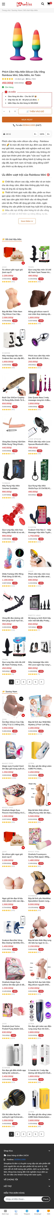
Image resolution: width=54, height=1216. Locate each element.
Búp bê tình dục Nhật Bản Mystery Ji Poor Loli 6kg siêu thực (39, 724)
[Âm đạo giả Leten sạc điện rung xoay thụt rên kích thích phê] (40, 1010)
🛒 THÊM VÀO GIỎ (35, 111)
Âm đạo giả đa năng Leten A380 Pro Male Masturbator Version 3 (39, 768)
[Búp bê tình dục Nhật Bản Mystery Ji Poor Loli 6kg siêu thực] (40, 706)
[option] (27, 41)
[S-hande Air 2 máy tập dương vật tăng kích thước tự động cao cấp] (40, 1054)
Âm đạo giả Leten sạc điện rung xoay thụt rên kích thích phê (39, 1029)
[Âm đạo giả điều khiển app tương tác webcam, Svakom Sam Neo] (14, 1054)
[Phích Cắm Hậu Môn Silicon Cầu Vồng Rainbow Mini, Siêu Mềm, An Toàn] (27, 41)
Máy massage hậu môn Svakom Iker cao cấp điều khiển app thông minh (13, 358)
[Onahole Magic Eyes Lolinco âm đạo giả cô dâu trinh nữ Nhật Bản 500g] (14, 968)
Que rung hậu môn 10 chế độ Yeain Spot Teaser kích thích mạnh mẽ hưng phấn (39, 272)
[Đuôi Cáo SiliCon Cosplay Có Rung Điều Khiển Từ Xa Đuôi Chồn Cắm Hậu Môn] (14, 384)
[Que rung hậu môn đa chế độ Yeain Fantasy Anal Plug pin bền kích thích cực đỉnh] (14, 646)
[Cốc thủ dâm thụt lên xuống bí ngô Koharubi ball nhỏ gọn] (14, 1098)
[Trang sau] (41, 681)
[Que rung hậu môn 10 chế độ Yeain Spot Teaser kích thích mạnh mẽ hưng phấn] (40, 254)
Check (46, 1199)
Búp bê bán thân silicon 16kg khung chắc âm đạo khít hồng (39, 812)
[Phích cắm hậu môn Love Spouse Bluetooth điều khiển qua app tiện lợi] (40, 426)
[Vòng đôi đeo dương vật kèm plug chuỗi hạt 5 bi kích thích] (14, 602)
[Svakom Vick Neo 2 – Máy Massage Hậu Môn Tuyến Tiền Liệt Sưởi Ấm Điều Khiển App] (40, 514)
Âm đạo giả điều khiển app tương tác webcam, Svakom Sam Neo (14, 1073)
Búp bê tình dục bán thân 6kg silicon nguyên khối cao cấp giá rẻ (39, 984)
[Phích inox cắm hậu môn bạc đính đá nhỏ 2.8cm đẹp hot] (40, 340)
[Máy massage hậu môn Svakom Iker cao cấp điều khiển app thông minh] (14, 340)
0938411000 (29, 125)
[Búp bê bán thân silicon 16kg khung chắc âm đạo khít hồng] (40, 794)
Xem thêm (26, 221)
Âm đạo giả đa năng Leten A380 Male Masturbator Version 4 (39, 1117)
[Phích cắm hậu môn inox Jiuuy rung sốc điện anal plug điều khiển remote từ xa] (40, 558)
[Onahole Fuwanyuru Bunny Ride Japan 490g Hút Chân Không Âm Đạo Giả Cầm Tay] (40, 838)
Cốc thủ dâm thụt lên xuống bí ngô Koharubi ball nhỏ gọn (12, 1117)
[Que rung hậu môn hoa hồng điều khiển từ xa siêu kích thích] (14, 514)
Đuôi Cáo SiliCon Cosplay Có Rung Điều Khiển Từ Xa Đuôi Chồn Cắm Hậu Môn (13, 400)
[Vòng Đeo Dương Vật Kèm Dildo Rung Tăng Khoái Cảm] (14, 426)
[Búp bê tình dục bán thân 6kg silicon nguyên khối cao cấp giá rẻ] (40, 968)
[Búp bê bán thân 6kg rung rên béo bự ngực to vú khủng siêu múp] (40, 927)
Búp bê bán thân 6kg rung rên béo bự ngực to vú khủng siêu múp (39, 943)
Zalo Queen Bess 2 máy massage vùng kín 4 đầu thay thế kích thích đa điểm (40, 400)
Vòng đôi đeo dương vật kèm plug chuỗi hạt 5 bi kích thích (12, 620)
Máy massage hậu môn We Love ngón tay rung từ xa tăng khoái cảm (39, 664)
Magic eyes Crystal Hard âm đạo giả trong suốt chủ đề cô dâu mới (13, 768)
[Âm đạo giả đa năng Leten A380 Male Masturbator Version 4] (40, 1098)
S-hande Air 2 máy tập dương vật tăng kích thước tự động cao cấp (39, 1073)
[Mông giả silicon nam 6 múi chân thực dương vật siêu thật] (40, 298)
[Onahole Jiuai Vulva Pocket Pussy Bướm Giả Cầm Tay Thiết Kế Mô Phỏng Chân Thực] (14, 1010)
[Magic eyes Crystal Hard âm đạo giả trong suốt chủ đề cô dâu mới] (14, 750)
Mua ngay (27, 119)
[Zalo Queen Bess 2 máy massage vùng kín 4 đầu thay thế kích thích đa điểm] (40, 384)
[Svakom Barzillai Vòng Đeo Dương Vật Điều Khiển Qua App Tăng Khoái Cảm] (14, 927)
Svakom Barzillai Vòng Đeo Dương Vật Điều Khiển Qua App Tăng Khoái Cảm (14, 943)
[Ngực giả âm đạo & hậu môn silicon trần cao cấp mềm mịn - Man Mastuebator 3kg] (14, 882)
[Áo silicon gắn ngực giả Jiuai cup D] (14, 254)
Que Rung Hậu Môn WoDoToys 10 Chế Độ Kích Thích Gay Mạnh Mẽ (40, 488)
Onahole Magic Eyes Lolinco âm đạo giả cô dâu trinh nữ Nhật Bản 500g (13, 984)
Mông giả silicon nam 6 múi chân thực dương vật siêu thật (39, 314)
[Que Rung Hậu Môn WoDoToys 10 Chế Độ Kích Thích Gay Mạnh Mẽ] (40, 470)
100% (42, 134)
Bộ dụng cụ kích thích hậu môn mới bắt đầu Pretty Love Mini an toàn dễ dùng (40, 620)
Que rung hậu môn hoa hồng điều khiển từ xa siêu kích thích (13, 532)
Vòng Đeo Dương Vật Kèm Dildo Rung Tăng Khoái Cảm (13, 444)
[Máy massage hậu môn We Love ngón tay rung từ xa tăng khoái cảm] (40, 646)
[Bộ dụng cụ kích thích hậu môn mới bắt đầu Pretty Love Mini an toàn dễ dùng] (40, 602)
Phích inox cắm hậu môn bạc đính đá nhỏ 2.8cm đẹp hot (39, 358)
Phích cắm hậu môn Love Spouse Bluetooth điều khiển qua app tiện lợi (39, 444)
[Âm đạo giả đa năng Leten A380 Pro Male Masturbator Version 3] (40, 750)
